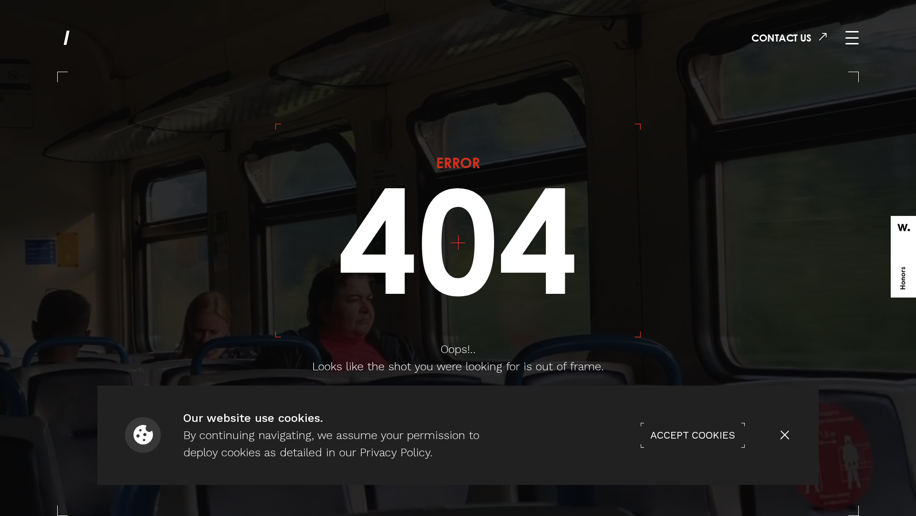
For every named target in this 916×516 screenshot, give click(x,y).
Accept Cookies (692, 435)
